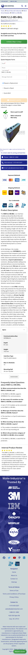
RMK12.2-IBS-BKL (17, 13)
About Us (14, 575)
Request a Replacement (11, 83)
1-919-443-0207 (4, 1)
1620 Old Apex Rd (14, 615)
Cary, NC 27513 (14, 619)
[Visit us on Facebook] (4, 558)
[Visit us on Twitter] (9, 558)
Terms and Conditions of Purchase (14, 594)
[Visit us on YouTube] (14, 558)
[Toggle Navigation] (25, 6)
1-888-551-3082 (13, 1)
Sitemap (14, 582)
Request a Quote (20, 651)
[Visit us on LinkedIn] (24, 558)
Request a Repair (9, 88)
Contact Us (14, 579)
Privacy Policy (14, 597)
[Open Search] (22, 6)
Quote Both (7, 93)
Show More (14, 377)
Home (3, 11)
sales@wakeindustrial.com (16, 168)
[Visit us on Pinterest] (19, 558)
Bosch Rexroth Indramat (14, 11)
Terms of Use (14, 590)
